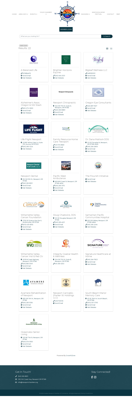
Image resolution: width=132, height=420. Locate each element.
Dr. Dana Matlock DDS (97, 139)
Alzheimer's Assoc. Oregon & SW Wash (31, 103)
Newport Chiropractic (64, 102)
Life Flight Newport (31, 139)
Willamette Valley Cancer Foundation (31, 216)
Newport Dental (29, 176)
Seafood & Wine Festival (98, 13)
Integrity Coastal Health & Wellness (65, 255)
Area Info (23, 14)
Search (107, 36)
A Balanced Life (29, 70)
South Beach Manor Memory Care (95, 294)
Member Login (66, 29)
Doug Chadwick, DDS (64, 215)
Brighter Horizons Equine (62, 71)
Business (84, 14)
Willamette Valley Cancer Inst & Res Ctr (32, 255)
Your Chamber (46, 12)
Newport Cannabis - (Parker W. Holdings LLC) (63, 295)
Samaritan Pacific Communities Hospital (97, 216)
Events (33, 14)
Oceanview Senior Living (30, 333)
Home (14, 14)
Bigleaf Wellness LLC (96, 70)
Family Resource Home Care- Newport (65, 140)
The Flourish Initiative (96, 176)
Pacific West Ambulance (59, 177)
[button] (107, 48)
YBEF (118, 14)
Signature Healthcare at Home (98, 255)
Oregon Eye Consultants (98, 102)
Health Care (23, 45)
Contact (110, 14)
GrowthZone (70, 355)
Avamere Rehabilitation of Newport (33, 294)
